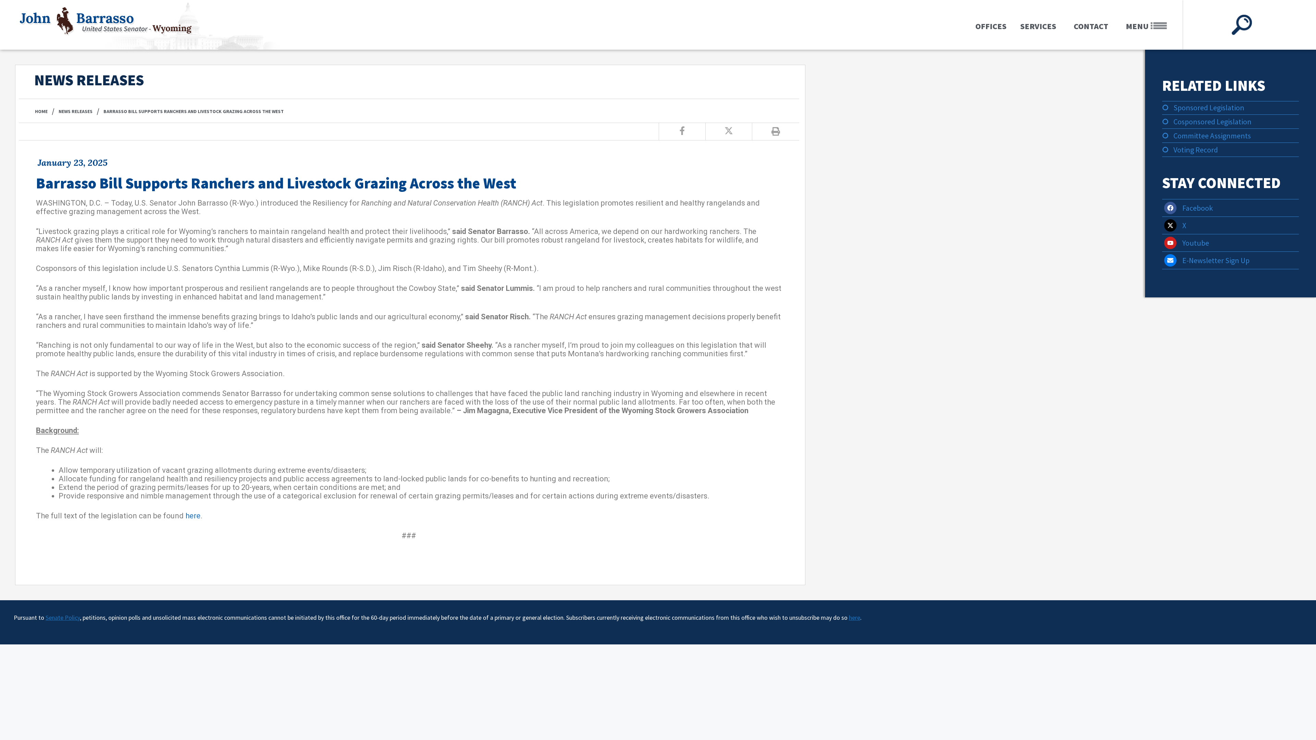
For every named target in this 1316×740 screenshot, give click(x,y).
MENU (1138, 26)
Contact (1091, 26)
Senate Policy (63, 617)
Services (1038, 26)
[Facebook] (1170, 208)
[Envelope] (1170, 260)
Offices (991, 26)
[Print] (775, 131)
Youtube (1195, 243)
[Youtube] (1170, 243)
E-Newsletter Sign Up (1216, 260)
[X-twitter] (1170, 225)
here (192, 515)
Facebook (1197, 208)
